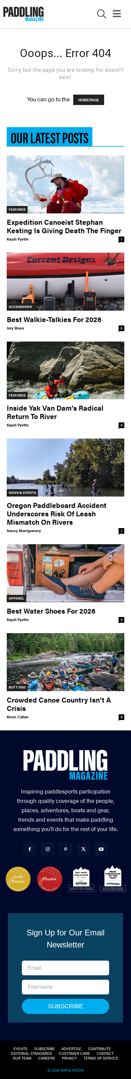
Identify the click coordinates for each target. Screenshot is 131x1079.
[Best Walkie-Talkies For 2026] (65, 282)
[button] (101, 15)
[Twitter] (83, 849)
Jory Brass (15, 327)
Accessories (20, 306)
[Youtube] (101, 849)
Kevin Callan (18, 716)
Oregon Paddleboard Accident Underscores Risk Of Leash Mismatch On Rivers (56, 513)
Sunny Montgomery (24, 530)
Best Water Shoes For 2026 (51, 611)
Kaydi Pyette (18, 239)
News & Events (22, 492)
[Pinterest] (65, 849)
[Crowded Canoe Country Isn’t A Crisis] (65, 662)
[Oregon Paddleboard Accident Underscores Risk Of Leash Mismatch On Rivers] (65, 468)
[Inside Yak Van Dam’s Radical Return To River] (65, 371)
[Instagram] (47, 849)
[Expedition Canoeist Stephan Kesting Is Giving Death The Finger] (65, 184)
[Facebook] (29, 849)
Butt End (17, 687)
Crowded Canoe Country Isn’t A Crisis (59, 704)
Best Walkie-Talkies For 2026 (54, 319)
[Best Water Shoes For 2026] (65, 573)
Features (17, 209)
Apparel (16, 598)
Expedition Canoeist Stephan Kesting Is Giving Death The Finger (64, 226)
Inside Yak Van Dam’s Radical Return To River (55, 412)
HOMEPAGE (88, 99)
